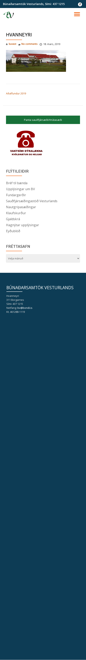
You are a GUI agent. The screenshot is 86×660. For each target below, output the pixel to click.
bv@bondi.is (24, 308)
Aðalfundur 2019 (16, 93)
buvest (12, 44)
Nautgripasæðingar (21, 207)
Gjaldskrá (13, 219)
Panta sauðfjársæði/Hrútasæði (43, 120)
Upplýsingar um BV (20, 189)
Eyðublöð (13, 231)
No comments (29, 44)
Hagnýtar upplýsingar (22, 225)
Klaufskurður (16, 213)
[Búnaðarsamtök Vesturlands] (9, 15)
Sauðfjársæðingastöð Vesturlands (31, 201)
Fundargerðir (16, 195)
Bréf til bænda (16, 183)
